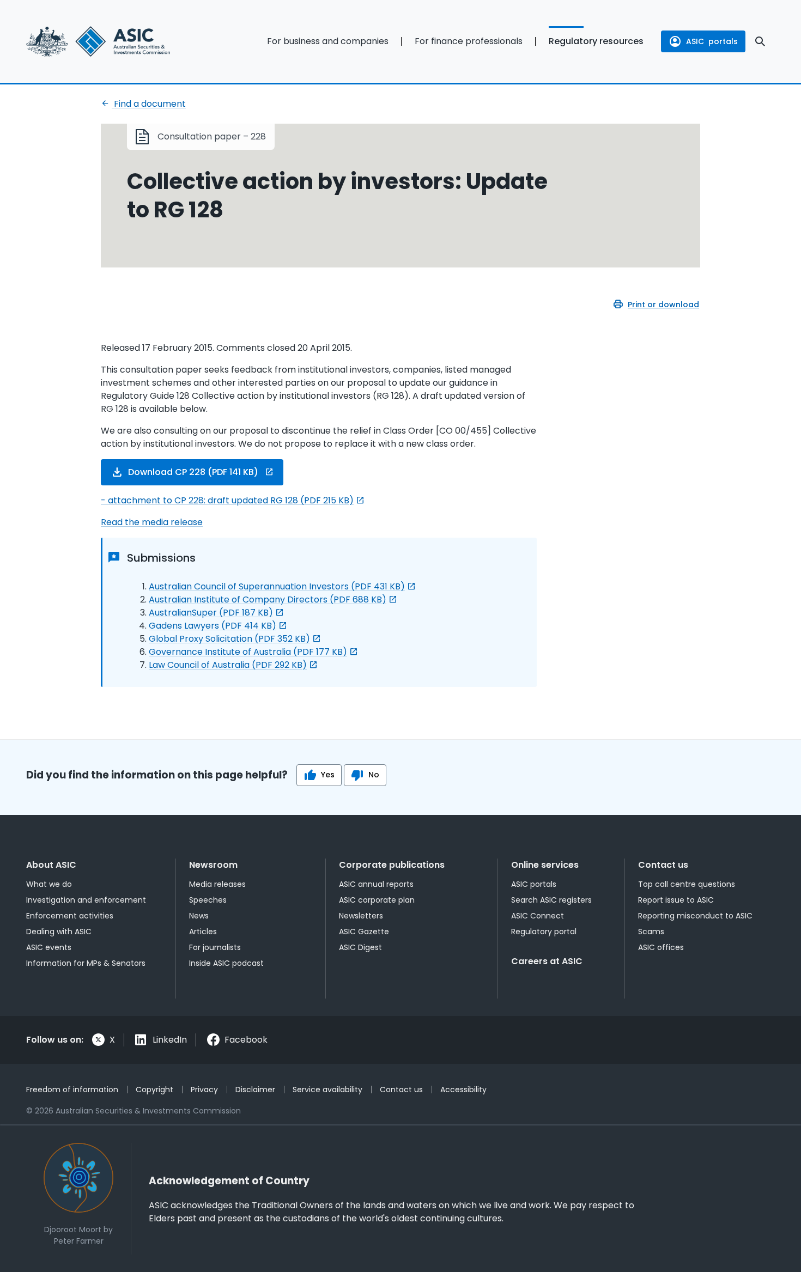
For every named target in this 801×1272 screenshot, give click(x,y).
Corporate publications (392, 865)
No (373, 774)
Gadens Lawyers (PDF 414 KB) (212, 625)
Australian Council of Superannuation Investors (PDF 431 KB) (277, 586)
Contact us (663, 865)
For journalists (215, 947)
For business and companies (328, 41)
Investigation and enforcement (86, 899)
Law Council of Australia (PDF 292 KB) (228, 665)
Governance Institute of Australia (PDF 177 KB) (248, 652)
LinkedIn (170, 1039)
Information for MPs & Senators (85, 963)
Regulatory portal (544, 931)
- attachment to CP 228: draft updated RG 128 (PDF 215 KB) (227, 500)
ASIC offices (661, 947)
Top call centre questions (686, 884)
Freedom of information (72, 1089)
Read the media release (152, 522)
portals (712, 41)
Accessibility (463, 1089)
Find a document (149, 104)
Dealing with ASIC (59, 931)
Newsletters (361, 915)
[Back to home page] (112, 41)
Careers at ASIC (546, 961)
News (199, 915)
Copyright (154, 1089)
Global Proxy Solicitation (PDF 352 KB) (229, 638)
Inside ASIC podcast (226, 963)
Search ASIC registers (551, 899)
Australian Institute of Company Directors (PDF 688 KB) (267, 599)
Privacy (204, 1089)
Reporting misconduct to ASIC (695, 915)
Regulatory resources (596, 41)
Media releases (217, 884)
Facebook (246, 1039)
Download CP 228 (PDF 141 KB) (193, 472)
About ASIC (51, 865)
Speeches (208, 899)
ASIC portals (533, 884)
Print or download (663, 304)
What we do (49, 884)
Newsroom (213, 865)
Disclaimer (255, 1089)
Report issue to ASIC (676, 899)
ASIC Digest (360, 947)
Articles (203, 931)
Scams (651, 931)
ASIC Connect (537, 915)
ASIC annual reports (376, 884)
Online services (545, 865)
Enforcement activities (69, 915)
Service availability (327, 1089)
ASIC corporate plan (377, 899)
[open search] (760, 41)
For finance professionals (469, 41)
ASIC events (48, 947)
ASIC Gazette (364, 931)
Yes (328, 774)
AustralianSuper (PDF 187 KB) (211, 612)
